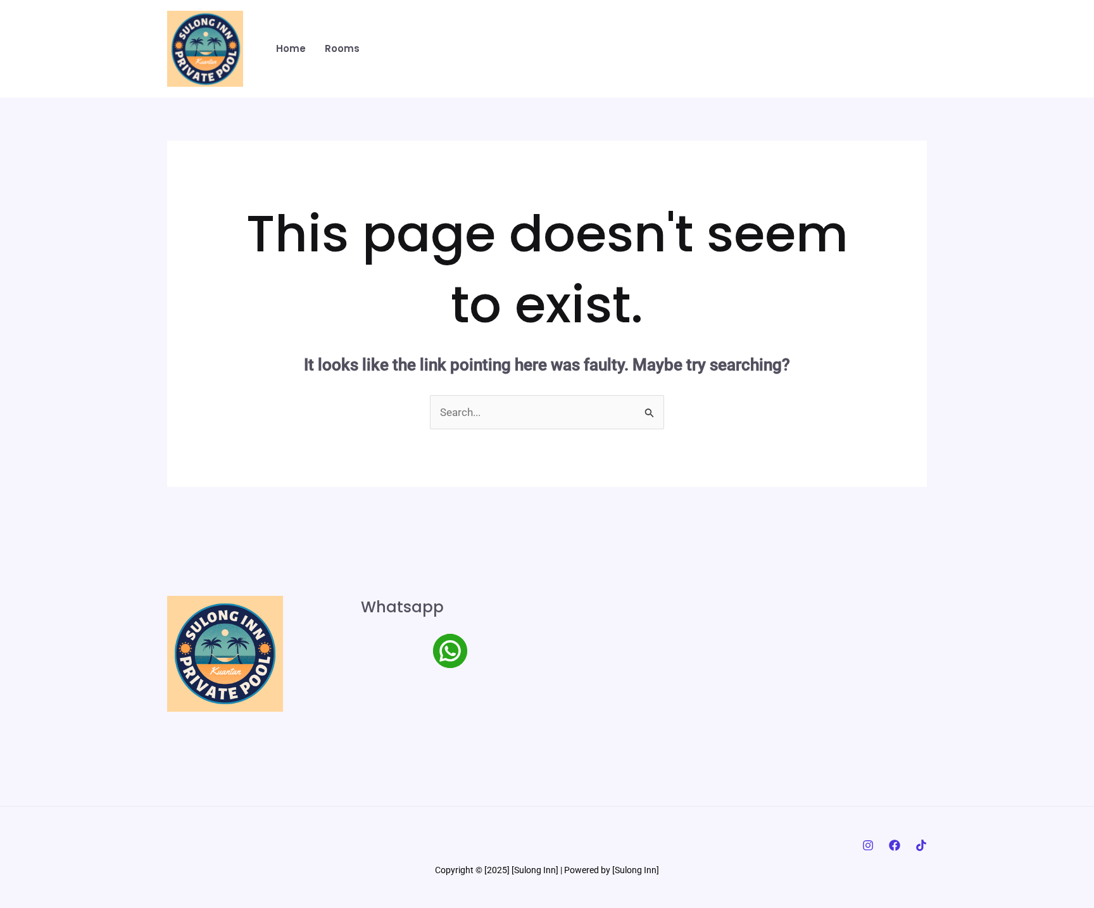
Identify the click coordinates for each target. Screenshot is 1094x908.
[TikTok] (921, 845)
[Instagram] (868, 845)
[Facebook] (894, 845)
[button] (864, 49)
